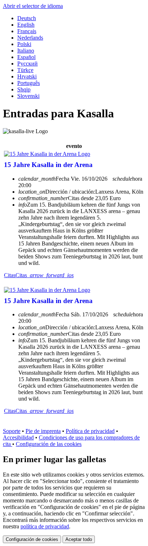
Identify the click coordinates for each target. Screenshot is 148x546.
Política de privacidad (90, 431)
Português (28, 83)
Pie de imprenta (43, 431)
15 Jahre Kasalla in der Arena (48, 164)
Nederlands (30, 38)
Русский (27, 63)
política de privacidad (44, 526)
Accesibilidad (18, 437)
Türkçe (25, 70)
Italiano (25, 51)
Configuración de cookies (32, 539)
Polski (24, 44)
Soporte (11, 431)
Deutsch (26, 18)
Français (26, 31)
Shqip (24, 89)
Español (26, 57)
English (25, 25)
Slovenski (28, 96)
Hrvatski (27, 76)
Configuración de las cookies (49, 444)
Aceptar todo (78, 539)
